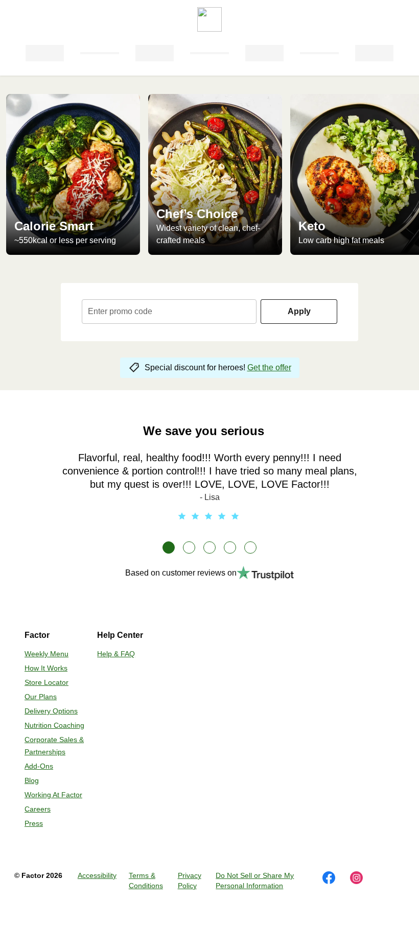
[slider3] (209, 547)
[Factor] (209, 15)
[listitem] (73, 174)
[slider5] (250, 547)
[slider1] (168, 547)
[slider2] (189, 547)
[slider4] (230, 547)
